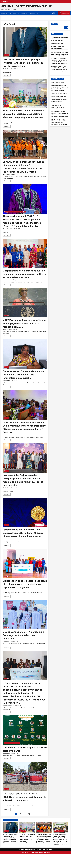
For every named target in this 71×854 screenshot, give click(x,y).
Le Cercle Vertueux (55, 111)
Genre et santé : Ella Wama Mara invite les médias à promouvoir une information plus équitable (24, 374)
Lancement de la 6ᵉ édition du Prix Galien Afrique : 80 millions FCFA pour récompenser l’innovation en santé (23, 533)
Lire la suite (7, 75)
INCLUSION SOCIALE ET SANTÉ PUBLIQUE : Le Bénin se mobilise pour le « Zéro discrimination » (24, 797)
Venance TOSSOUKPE (8, 228)
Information (24, 13)
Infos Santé (4, 13)
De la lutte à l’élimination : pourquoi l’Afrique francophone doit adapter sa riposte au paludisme (23, 62)
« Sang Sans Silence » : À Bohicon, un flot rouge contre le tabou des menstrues (23, 635)
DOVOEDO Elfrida (55, 119)
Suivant (32, 813)
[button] (56, 13)
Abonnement (65, 13)
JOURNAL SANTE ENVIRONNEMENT (26, 6)
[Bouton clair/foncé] (53, 13)
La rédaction (6, 68)
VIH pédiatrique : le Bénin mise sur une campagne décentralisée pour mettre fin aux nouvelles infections (24, 274)
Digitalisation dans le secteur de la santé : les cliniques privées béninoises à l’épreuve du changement (25, 584)
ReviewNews (40, 852)
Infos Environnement (14, 13)
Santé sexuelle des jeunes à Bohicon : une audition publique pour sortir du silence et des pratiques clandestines (23, 114)
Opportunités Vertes (33, 13)
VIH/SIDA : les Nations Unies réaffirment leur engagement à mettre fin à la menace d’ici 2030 (24, 323)
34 (28, 813)
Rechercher (55, 23)
